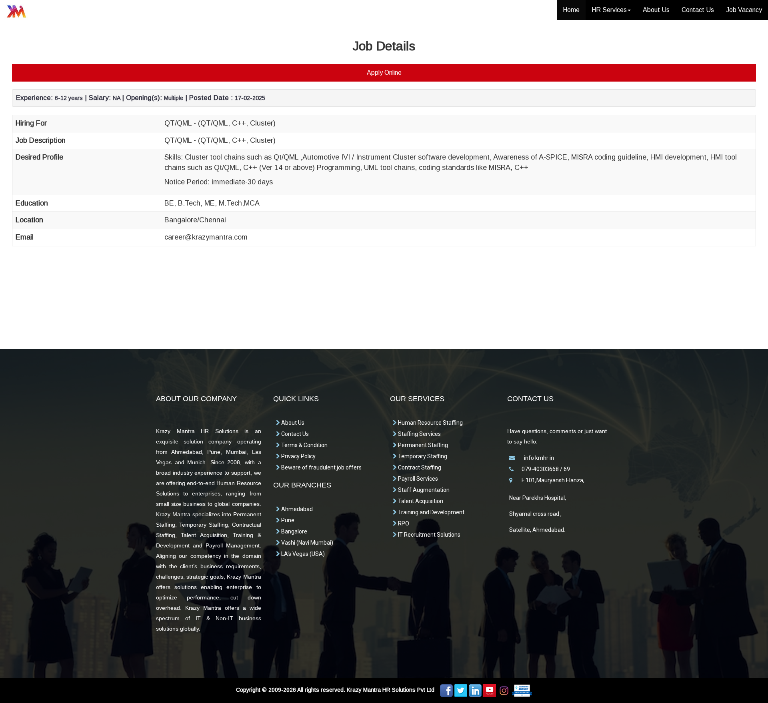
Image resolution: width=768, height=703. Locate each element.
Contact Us (698, 9)
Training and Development (430, 512)
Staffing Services (419, 434)
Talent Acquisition (420, 501)
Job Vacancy (744, 9)
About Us (656, 9)
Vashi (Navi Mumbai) (306, 542)
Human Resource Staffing (430, 422)
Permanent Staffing (422, 445)
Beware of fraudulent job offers (321, 467)
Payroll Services (417, 478)
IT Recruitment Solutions (428, 534)
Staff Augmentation (423, 490)
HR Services (609, 9)
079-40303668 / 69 (546, 469)
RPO (403, 523)
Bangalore (293, 531)
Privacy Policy (298, 456)
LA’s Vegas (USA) (302, 554)
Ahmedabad (296, 509)
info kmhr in (538, 458)
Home (571, 9)
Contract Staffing (419, 467)
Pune (287, 520)
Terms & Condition (304, 445)
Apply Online (384, 72)
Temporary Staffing (422, 456)
